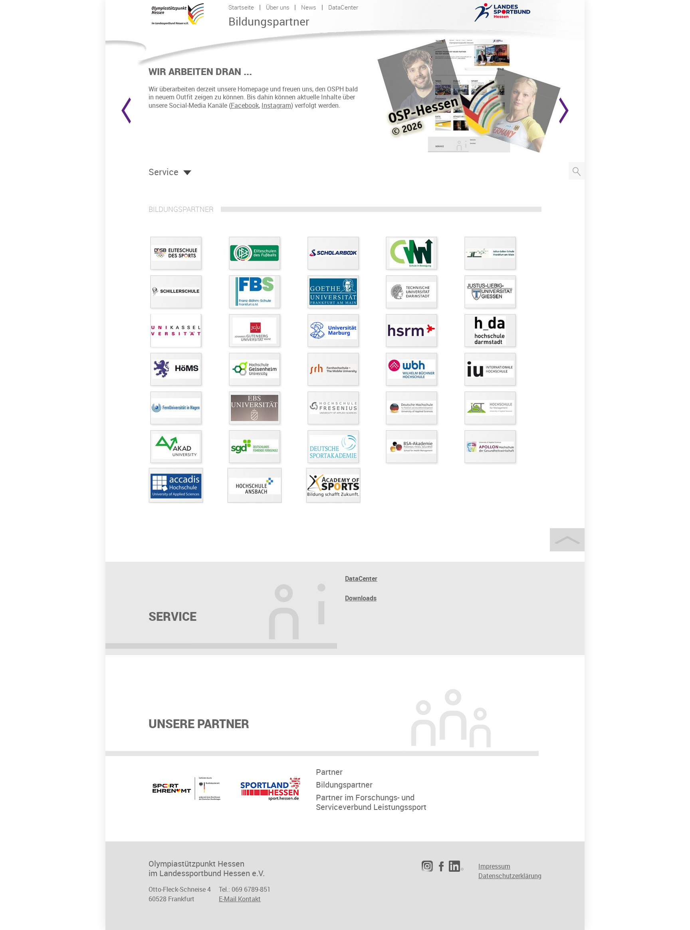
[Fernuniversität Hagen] (176, 423)
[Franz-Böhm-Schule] (254, 307)
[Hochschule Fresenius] (333, 423)
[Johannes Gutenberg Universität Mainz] (254, 346)
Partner (329, 772)
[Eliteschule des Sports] (176, 269)
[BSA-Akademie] (411, 462)
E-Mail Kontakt (240, 898)
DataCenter (343, 7)
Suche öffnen (577, 171)
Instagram (276, 105)
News (308, 7)
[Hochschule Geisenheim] (254, 385)
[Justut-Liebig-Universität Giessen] (490, 307)
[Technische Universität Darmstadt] (411, 307)
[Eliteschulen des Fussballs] (254, 269)
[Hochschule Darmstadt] (490, 346)
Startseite (241, 7)
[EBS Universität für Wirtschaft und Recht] (254, 423)
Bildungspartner (344, 785)
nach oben (567, 539)
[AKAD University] (176, 462)
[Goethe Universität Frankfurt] (333, 307)
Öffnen (187, 172)
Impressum (494, 866)
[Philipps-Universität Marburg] (333, 346)
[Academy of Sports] (333, 501)
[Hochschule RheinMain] (411, 346)
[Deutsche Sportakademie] (333, 462)
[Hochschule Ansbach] (254, 501)
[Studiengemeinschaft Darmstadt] (254, 462)
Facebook (245, 105)
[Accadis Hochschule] (176, 501)
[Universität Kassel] (176, 346)
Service (163, 172)
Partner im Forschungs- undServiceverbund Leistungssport (371, 802)
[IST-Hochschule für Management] (490, 423)
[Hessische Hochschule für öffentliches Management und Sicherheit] (176, 385)
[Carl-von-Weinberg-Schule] (411, 269)
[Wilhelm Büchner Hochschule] (411, 385)
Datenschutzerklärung (509, 875)
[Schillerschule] (176, 307)
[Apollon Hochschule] (490, 462)
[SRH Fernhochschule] (333, 385)
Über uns (277, 7)
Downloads (361, 598)
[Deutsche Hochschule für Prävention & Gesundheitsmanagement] (411, 423)
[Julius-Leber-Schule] (490, 269)
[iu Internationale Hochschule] (490, 385)
